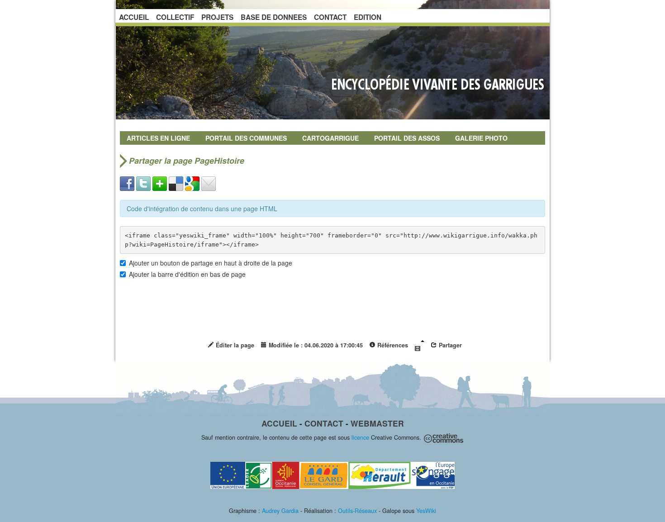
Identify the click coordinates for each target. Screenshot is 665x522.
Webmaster (377, 423)
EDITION (367, 17)
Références (391, 345)
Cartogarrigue (330, 137)
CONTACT (330, 17)
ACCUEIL (134, 17)
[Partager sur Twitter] (143, 182)
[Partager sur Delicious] (176, 182)
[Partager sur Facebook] (127, 182)
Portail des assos (407, 137)
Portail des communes (246, 137)
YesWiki (426, 511)
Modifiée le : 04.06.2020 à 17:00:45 (315, 345)
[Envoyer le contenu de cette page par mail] (208, 182)
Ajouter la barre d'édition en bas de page (187, 274)
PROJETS (217, 17)
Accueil (279, 423)
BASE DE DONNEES (274, 17)
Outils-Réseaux (357, 511)
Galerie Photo (481, 137)
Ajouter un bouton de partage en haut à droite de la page (210, 262)
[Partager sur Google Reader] (192, 182)
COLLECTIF (175, 17)
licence (360, 437)
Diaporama (419, 345)
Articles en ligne (158, 137)
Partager (449, 345)
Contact (323, 423)
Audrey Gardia (280, 511)
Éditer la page (234, 345)
